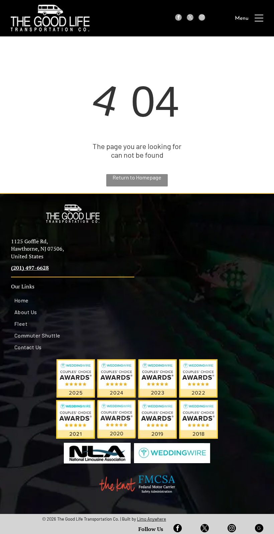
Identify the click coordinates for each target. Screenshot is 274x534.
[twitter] (190, 18)
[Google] (259, 529)
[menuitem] (72, 300)
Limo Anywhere (151, 519)
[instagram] (201, 18)
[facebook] (178, 18)
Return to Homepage (137, 177)
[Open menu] (259, 18)
